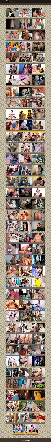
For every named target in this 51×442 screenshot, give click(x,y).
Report (29, 440)
